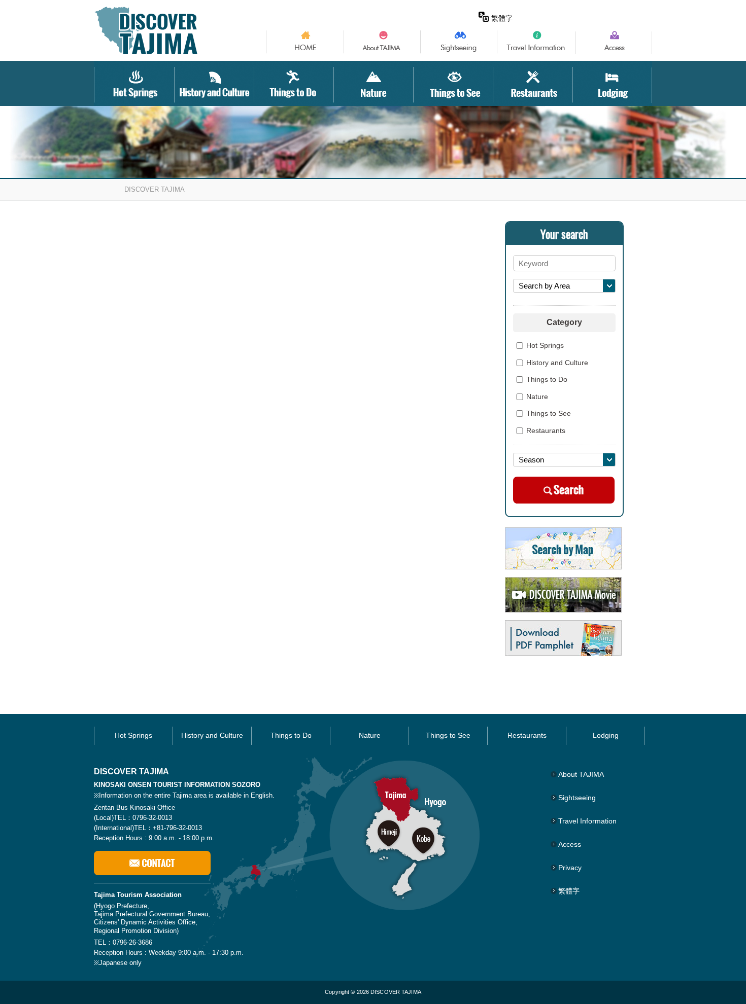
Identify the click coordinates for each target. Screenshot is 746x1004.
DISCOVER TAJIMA (154, 189)
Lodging (606, 735)
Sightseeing (577, 798)
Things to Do (546, 379)
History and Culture (557, 363)
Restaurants (545, 431)
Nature (537, 397)
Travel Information (587, 821)
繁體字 (502, 18)
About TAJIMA (581, 774)
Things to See (548, 413)
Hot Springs (545, 345)
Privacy (570, 868)
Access (569, 844)
